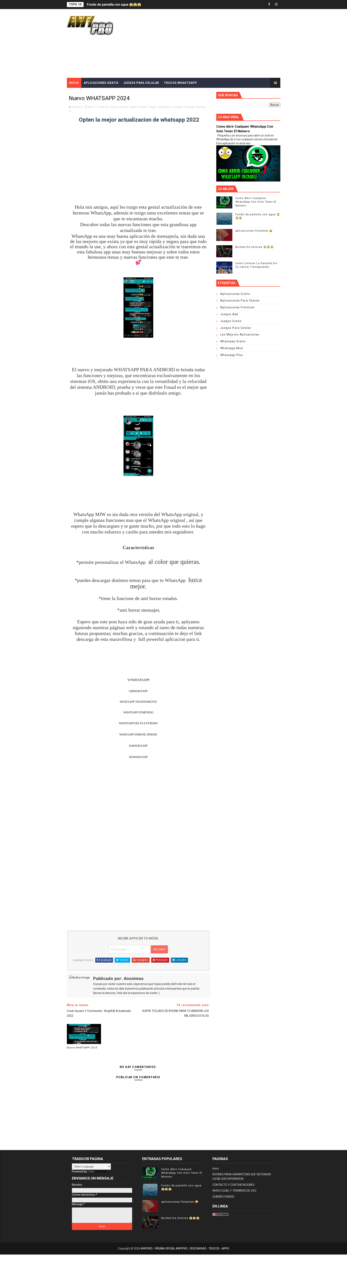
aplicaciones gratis (235, 293)
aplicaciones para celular (240, 300)
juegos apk (229, 314)
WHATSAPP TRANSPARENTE (138, 701)
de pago (189, 106)
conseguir (177, 106)
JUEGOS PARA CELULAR (141, 82)
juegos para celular (236, 327)
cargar (152, 106)
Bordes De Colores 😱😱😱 (254, 246)
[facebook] (269, 4)
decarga (201, 106)
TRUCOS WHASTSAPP (180, 82)
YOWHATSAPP (138, 680)
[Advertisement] (207, 43)
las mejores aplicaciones (239, 334)
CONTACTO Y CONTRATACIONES (233, 1184)
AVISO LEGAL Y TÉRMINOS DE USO (234, 1190)
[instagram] (276, 4)
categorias (163, 106)
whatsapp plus (231, 355)
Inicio (215, 1168)
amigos (123, 106)
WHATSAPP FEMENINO (138, 712)
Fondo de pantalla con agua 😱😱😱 (114, 4)
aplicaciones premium (237, 307)
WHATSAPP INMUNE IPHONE (138, 734)
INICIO (74, 82)
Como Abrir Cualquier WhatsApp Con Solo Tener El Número (255, 202)
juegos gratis (231, 321)
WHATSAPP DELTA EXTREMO (138, 723)
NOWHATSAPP (138, 757)
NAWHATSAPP (138, 745)
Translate (101, 1171)
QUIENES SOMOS (223, 1196)
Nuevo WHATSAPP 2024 (82, 1047)
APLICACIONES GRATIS (101, 82)
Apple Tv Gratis (138, 106)
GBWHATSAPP (138, 691)
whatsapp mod (231, 348)
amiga (113, 106)
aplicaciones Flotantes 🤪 (254, 230)
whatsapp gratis (233, 341)
